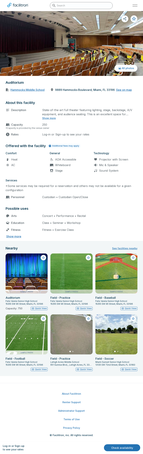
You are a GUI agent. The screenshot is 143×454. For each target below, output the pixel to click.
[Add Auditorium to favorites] (133, 18)
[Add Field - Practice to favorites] (88, 257)
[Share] (124, 18)
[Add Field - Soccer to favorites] (133, 318)
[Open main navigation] (135, 5)
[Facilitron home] (18, 8)
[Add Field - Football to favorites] (43, 318)
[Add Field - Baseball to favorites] (133, 257)
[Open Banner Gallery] (71, 43)
